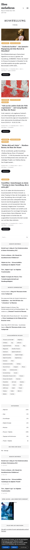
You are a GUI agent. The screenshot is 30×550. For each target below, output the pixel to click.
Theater (20, 387)
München (5, 102)
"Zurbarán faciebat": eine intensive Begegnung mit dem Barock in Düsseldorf (14, 49)
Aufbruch (19, 342)
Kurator (15, 372)
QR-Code (14, 381)
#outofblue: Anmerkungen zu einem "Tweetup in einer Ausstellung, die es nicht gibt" (15, 185)
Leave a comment (12, 70)
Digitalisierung (18, 357)
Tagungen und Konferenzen (9, 436)
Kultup (4, 369)
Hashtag (18, 363)
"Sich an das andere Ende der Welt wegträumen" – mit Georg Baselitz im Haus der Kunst (14, 108)
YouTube (12, 394)
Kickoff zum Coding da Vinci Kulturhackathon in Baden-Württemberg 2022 (14, 249)
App (12, 342)
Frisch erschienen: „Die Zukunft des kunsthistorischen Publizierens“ (11, 256)
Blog (24, 345)
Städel (13, 387)
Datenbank (5, 351)
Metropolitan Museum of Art (9, 375)
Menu (27, 8)
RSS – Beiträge (4, 450)
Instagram (16, 366)
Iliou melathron (7, 6)
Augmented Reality (7, 345)
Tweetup (5, 391)
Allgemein (5, 43)
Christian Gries (4, 68)
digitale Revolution (7, 354)
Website (4, 394)
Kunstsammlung (6, 372)
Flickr (12, 360)
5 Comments (10, 127)
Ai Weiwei (5, 342)
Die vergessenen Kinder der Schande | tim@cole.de (13, 298)
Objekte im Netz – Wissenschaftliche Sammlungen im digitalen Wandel (11, 263)
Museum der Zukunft (7, 378)
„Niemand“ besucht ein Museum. (17, 311)
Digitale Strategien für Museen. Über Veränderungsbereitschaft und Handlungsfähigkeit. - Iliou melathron (14, 309)
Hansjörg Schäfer (5, 291)
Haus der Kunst (6, 366)
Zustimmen (5, 547)
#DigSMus (20, 339)
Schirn (14, 384)
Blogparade (5, 348)
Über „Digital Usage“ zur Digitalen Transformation (11, 271)
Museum (21, 375)
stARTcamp (5, 387)
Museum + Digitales (7, 432)
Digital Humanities (7, 357)
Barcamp (17, 345)
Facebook (5, 360)
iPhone (23, 366)
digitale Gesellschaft (16, 351)
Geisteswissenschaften (8, 363)
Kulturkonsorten (13, 369)
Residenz (22, 381)
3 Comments (10, 167)
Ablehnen (14, 547)
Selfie (21, 384)
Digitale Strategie (19, 354)
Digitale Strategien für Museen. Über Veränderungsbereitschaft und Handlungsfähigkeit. (11, 279)
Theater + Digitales (7, 440)
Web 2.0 (19, 391)
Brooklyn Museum (16, 348)
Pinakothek (5, 381)
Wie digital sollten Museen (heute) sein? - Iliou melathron (14, 316)
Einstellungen (8, 542)
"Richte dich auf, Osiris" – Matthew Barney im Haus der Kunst (14, 146)
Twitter (12, 391)
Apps (4, 414)
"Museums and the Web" (8, 339)
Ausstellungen (15, 43)
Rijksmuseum (6, 384)
